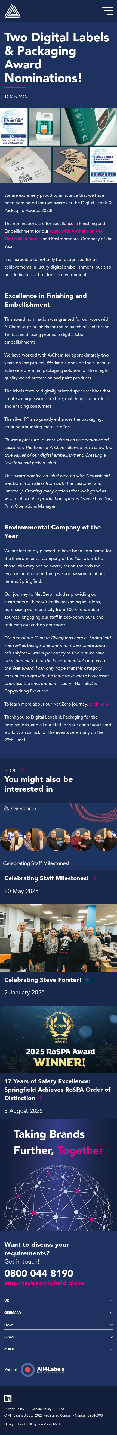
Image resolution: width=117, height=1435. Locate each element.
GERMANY (12, 1313)
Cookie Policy (41, 1409)
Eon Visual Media (49, 1424)
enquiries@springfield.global (45, 1283)
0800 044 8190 (38, 1273)
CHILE (9, 1349)
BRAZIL (10, 1337)
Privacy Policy (14, 1409)
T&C (62, 1409)
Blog (11, 770)
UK (6, 1300)
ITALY (8, 1325)
